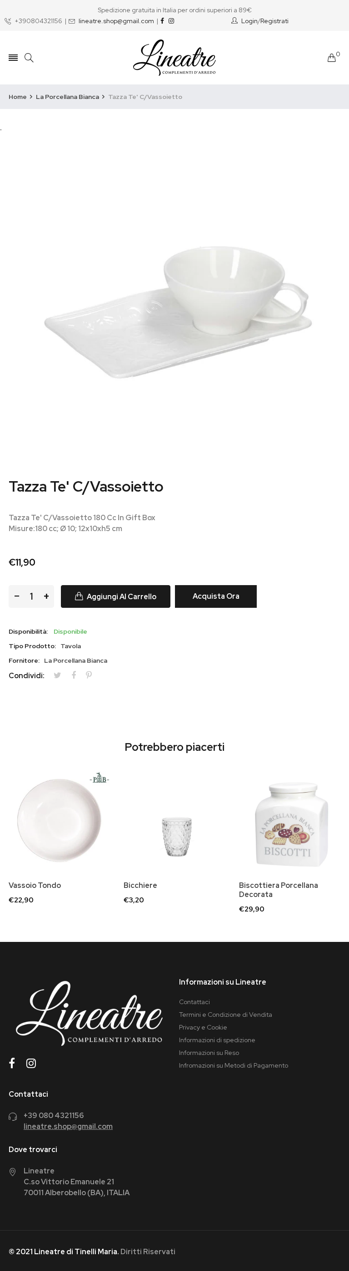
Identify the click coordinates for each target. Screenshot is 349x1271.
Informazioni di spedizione (217, 1040)
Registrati (274, 21)
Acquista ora (216, 596)
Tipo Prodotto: (32, 646)
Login (249, 21)
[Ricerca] (29, 58)
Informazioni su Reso (209, 1053)
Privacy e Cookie (203, 1027)
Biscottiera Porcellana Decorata (278, 890)
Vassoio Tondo (35, 885)
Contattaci (194, 1002)
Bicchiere (140, 885)
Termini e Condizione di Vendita (225, 1014)
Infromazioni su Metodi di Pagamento (233, 1065)
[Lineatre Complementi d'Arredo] (174, 57)
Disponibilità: (28, 631)
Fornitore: (24, 660)
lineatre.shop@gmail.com (116, 21)
